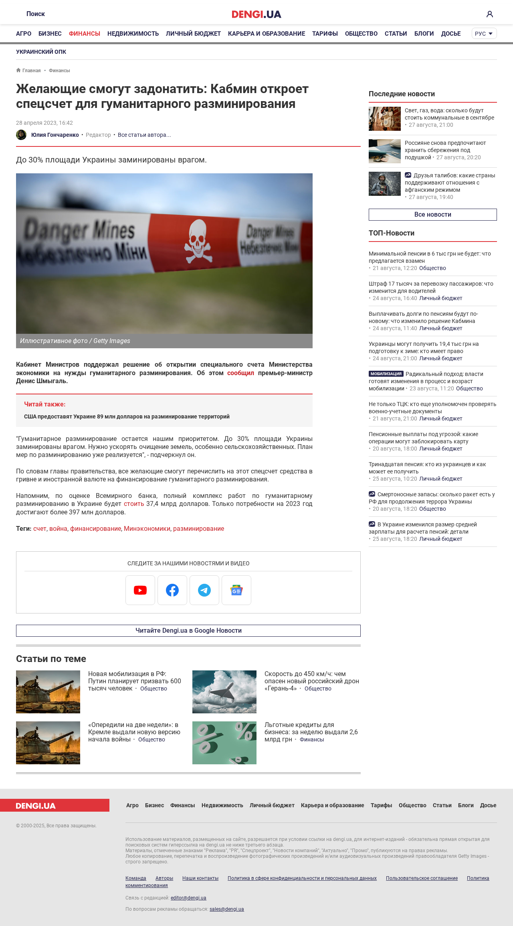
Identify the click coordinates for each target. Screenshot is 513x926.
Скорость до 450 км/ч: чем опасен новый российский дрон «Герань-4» (312, 681)
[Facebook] (172, 590)
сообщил (240, 373)
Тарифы (325, 33)
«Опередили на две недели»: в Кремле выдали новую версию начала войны (134, 732)
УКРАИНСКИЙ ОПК (41, 52)
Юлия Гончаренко (55, 135)
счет (39, 528)
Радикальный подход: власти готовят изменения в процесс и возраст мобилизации (426, 381)
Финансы (84, 33)
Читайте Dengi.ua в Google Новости (188, 630)
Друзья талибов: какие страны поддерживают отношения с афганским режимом (450, 182)
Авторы (164, 878)
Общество (361, 33)
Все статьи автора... (144, 135)
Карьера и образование (266, 33)
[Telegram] (204, 590)
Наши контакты (200, 878)
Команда (135, 878)
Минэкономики (147, 528)
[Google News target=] (236, 590)
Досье (450, 33)
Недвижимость (133, 33)
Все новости (432, 214)
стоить (134, 504)
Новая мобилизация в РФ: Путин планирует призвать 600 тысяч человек (134, 681)
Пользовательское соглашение (422, 878)
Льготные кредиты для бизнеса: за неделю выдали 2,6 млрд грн (311, 732)
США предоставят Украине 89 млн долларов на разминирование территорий (127, 416)
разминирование (198, 528)
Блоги (424, 33)
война (58, 528)
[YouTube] (140, 590)
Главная (31, 70)
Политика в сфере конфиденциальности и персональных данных (302, 878)
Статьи (396, 33)
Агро (23, 33)
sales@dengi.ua (227, 909)
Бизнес (50, 33)
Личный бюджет (193, 33)
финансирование (95, 528)
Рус (480, 33)
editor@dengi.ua (188, 898)
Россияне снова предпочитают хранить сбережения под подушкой (445, 150)
